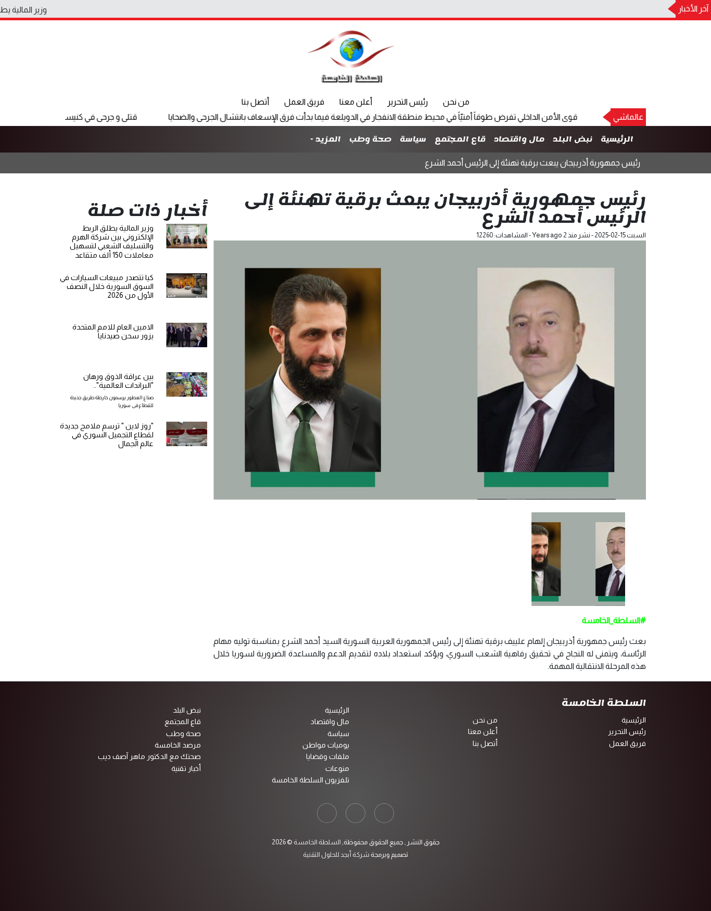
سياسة (413, 139)
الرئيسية (617, 139)
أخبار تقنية (186, 768)
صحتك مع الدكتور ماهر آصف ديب (149, 756)
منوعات (337, 768)
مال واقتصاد (519, 139)
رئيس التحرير (407, 101)
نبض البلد (572, 139)
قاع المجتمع (460, 139)
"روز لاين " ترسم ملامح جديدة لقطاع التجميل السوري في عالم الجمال (107, 435)
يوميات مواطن (325, 745)
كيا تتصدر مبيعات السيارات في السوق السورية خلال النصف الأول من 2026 (107, 286)
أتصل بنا (255, 101)
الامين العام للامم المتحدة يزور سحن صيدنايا (113, 331)
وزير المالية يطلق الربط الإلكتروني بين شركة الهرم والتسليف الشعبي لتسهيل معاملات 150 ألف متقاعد (112, 241)
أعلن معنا (355, 101)
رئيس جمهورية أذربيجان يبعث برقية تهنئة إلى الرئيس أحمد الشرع (532, 162)
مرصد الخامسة (178, 745)
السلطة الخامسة (317, 842)
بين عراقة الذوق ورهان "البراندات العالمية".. (118, 380)
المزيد (327, 139)
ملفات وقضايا (327, 756)
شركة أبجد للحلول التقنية (336, 854)
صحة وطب (370, 139)
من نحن (456, 101)
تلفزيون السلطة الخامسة (310, 780)
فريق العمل (304, 101)
